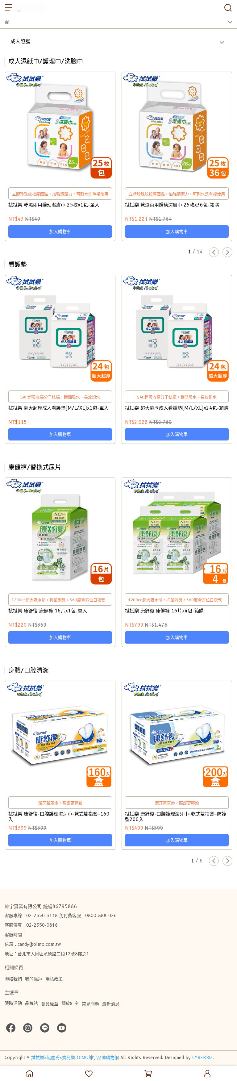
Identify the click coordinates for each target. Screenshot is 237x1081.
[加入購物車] (69, 127)
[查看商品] (51, 127)
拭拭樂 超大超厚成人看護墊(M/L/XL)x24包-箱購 (176, 408)
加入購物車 (60, 231)
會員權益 (49, 1004)
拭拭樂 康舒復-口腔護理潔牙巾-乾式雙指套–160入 (59, 816)
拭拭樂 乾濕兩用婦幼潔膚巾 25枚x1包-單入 (53, 205)
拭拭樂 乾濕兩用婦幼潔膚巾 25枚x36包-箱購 (172, 205)
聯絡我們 (13, 979)
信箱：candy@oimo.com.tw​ (33, 944)
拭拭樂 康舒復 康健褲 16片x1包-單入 (47, 611)
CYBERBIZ (202, 1057)
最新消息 (110, 1004)
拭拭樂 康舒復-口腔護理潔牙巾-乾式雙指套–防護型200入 (175, 816)
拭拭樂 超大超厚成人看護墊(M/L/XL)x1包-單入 (58, 408)
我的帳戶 (33, 979)
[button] (214, 252)
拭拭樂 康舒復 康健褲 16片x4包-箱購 (164, 611)
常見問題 (90, 1004)
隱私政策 (54, 979)
